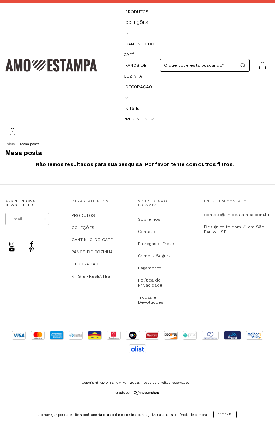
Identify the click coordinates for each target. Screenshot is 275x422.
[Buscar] (243, 65)
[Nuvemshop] (137, 393)
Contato (146, 231)
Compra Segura (154, 255)
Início (10, 144)
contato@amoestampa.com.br (237, 214)
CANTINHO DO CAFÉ (92, 239)
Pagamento (149, 267)
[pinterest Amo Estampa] (31, 249)
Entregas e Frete (156, 243)
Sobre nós (149, 219)
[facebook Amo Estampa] (31, 244)
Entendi (225, 414)
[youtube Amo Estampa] (12, 249)
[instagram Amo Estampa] (12, 244)
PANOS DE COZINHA (92, 251)
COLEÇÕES (83, 227)
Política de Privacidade (150, 283)
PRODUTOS (137, 11)
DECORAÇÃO (85, 264)
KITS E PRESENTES (91, 276)
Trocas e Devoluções (151, 300)
